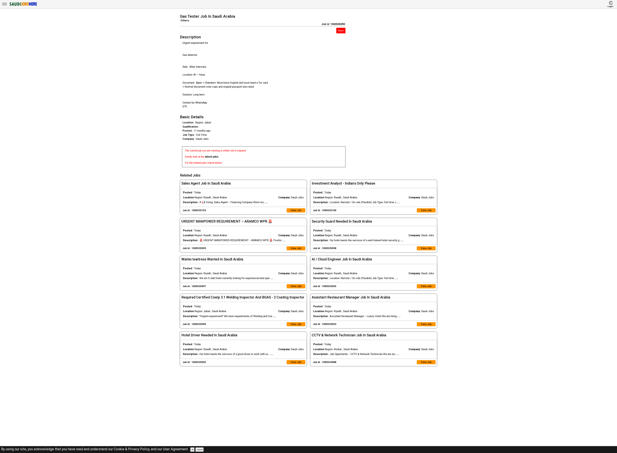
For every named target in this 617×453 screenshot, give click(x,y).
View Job (296, 210)
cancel (200, 449)
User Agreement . (176, 449)
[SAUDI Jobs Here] (23, 5)
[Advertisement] (396, 91)
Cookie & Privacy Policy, (132, 449)
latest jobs (211, 156)
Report (341, 30)
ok (192, 449)
